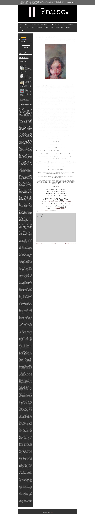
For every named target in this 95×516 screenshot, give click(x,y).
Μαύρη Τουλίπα (27, 416)
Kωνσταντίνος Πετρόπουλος (22, 288)
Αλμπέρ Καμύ (27, 242)
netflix (24, 303)
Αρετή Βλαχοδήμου (27, 331)
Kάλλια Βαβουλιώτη (28, 211)
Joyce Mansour (23, 287)
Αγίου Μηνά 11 (21, 315)
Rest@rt (31, 294)
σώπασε (25, 500)
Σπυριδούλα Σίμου (30, 449)
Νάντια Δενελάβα (21, 421)
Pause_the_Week (27, 212)
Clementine (24, 282)
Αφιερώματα (22, 27)
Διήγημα (22, 137)
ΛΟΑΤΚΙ (20, 399)
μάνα (31, 494)
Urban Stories (28, 171)
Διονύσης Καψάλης (21, 361)
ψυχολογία (26, 277)
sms (20, 305)
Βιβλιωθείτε (30, 338)
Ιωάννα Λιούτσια (22, 198)
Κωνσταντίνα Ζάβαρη (22, 154)
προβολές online (21, 276)
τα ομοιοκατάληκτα (25, 501)
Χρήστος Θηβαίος (21, 474)
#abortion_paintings (28, 233)
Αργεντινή (30, 330)
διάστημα (28, 485)
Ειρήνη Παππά (29, 364)
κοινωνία (27, 136)
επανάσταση (24, 273)
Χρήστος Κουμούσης (26, 474)
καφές (31, 273)
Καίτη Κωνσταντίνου (22, 389)
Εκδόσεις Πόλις (21, 196)
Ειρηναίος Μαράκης (21, 365)
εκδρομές (28, 487)
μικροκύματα (24, 274)
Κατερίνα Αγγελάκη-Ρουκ (22, 199)
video (31, 305)
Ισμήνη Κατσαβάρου (30, 385)
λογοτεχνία (25, 191)
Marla (30, 161)
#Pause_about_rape (21, 140)
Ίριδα (31, 313)
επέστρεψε (30, 488)
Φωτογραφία (27, 188)
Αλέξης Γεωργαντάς (23, 322)
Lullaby (22, 291)
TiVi (31, 298)
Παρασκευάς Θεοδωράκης (25, 439)
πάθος (21, 178)
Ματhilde (25, 415)
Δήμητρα (26, 354)
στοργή (30, 191)
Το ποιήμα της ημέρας (28, 113)
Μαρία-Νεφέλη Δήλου (23, 223)
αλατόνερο (24, 480)
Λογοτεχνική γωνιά (35, 24)
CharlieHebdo (25, 281)
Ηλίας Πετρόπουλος (28, 378)
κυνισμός (30, 231)
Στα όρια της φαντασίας (22, 452)
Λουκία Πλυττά (27, 402)
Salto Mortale (27, 295)
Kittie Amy (27, 287)
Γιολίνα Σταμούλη (25, 246)
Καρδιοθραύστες (21, 252)
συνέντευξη (26, 117)
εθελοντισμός (20, 486)
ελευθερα (23, 488)
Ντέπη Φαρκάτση (21, 203)
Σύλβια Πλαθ (20, 455)
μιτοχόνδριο (20, 232)
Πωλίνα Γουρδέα (29, 442)
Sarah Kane (31, 295)
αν (19, 481)
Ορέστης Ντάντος (25, 226)
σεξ (24, 276)
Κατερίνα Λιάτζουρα (22, 221)
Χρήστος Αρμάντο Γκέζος (22, 472)
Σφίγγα (21, 167)
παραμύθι (21, 275)
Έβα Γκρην (29, 116)
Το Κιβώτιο (26, 460)
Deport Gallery (27, 283)
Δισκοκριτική (20, 362)
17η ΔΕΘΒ (24, 234)
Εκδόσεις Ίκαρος (27, 365)
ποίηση (20, 114)
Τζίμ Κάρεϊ (20, 459)
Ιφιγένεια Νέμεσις (28, 387)
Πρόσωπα (54, 24)
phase (30, 303)
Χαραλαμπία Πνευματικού (28, 470)
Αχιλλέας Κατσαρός (26, 334)
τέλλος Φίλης (29, 500)
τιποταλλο (26, 502)
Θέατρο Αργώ (22, 380)
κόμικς (27, 493)
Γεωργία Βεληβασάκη (26, 341)
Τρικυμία (28, 462)
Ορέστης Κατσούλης (27, 262)
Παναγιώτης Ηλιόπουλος (27, 227)
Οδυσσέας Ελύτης (24, 431)
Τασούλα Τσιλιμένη (28, 456)
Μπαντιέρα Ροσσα (28, 144)
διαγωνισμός (27, 177)
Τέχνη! (31, 129)
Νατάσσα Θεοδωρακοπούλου (23, 185)
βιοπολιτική (24, 484)
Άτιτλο (23, 172)
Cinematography (29, 210)
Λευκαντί (28, 400)
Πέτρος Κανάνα (28, 186)
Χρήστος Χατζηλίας (25, 270)
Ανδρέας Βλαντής (25, 327)
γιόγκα (27, 484)
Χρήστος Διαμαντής (21, 473)
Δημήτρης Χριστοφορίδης (23, 358)
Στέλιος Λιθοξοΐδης (25, 451)
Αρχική (21, 24)
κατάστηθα (24, 492)
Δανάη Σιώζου (30, 354)
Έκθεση (23, 239)
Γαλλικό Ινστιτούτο (26, 245)
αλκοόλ (31, 230)
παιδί (27, 274)
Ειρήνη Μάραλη (29, 195)
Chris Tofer (30, 281)
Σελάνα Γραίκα (21, 175)
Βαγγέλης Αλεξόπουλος (22, 336)
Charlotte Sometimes (22, 235)
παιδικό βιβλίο (30, 274)
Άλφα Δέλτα (29, 308)
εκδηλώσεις (24, 487)
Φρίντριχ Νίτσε (30, 467)
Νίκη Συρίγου (25, 160)
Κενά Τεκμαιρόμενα (27, 393)
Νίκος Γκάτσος (21, 423)
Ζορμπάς (24, 375)
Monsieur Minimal (30, 291)
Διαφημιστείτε (22, 30)
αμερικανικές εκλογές (29, 480)
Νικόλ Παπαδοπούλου (29, 202)
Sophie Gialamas (24, 296)
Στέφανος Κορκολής (21, 266)
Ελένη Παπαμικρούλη (28, 196)
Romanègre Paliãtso (24, 213)
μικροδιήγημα (23, 168)
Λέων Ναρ (26, 254)
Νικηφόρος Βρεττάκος (22, 427)
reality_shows (28, 304)
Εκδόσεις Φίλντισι (27, 367)
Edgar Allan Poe (26, 284)
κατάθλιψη (22, 161)
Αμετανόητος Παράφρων (26, 324)
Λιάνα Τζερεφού (24, 401)
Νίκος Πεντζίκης (25, 425)
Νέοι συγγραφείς (25, 422)
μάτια (22, 495)
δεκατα (25, 485)
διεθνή (31, 485)
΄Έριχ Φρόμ (24, 306)
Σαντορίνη (24, 446)
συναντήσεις (29, 499)
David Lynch (23, 283)
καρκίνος (28, 273)
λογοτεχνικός (24, 494)
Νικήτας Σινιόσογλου (22, 202)
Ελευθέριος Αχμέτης (25, 369)
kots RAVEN (29, 140)
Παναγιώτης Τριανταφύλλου (27, 437)
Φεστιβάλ (30, 207)
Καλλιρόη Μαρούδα (21, 390)
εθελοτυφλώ (24, 486)
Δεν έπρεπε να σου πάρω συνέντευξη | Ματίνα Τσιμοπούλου (28, 75)
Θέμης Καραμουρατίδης (26, 381)
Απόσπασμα (22, 150)
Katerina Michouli (29, 169)
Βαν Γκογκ (30, 336)
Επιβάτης (21, 371)
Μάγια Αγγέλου (21, 404)
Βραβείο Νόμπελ (27, 339)
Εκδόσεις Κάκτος (22, 366)
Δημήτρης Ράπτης (25, 357)
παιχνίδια (25, 232)
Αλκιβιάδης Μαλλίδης (22, 242)
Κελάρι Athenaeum (21, 393)
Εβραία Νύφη (27, 362)
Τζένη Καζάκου (30, 458)
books (20, 125)
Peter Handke (20, 294)
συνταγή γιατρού (21, 500)
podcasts (25, 304)
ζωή (25, 116)
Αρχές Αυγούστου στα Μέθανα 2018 (27, 333)
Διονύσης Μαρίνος (21, 218)
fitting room (26, 302)
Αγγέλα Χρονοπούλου (26, 315)
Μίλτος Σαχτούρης (29, 256)
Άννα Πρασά (28, 309)
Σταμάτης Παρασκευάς (24, 126)
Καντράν (26, 390)
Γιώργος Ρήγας (27, 150)
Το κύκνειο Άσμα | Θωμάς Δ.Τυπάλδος (28, 67)
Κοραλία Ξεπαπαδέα (28, 394)
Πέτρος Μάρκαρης (25, 434)
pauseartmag (20, 141)
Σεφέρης (31, 205)
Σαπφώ (27, 446)
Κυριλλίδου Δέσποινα (25, 396)
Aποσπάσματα (30, 209)
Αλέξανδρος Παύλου (29, 240)
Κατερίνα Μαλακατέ (23, 392)
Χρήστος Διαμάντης (29, 472)
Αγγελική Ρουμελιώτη (25, 179)
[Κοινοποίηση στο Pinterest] (55, 210)
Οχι (31, 262)
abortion (24, 301)
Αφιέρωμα (28, 111)
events (20, 193)
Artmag (24, 280)
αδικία (28, 230)
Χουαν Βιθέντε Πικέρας (29, 471)
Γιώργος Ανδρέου (21, 348)
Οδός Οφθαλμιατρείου (22, 432)
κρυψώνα (20, 493)
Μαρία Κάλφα (30, 409)
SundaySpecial (29, 170)
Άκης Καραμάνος (24, 193)
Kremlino (31, 287)
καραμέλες (30, 491)
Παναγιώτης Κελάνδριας (23, 228)
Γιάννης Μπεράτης (26, 344)
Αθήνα (27, 172)
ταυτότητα (30, 501)
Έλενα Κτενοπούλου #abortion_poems (27, 312)
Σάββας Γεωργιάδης (30, 444)
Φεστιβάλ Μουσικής (24, 466)
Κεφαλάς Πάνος (24, 253)
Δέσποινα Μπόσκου (26, 247)
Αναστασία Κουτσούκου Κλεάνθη (24, 326)
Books (28, 27)
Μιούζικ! (20, 112)
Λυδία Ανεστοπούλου (29, 147)
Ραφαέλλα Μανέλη (22, 128)
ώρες (23, 505)
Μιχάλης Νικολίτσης (29, 418)
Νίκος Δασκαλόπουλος (27, 261)
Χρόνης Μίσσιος (25, 476)
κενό (27, 128)
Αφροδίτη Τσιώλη (26, 141)
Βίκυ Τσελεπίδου (28, 153)
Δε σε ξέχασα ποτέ (21, 355)
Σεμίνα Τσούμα (27, 175)
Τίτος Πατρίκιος (21, 188)
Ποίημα (30, 135)
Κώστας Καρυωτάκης (21, 254)
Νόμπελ (29, 428)
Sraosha (31, 192)
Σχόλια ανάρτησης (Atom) (44, 245)
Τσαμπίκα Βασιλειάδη (29, 130)
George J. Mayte (28, 156)
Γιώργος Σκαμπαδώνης (29, 216)
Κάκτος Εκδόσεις (29, 198)
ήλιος (31, 479)
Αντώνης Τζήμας (25, 330)
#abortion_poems (21, 209)
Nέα (23, 212)
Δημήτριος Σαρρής (21, 359)
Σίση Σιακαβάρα (30, 445)
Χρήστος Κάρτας (26, 167)
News (30, 117)
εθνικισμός (28, 486)
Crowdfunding (28, 282)
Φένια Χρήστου (24, 464)
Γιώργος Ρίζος (21, 247)
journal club (30, 302)
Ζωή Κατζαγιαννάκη (26, 376)
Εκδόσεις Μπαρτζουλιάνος (28, 366)
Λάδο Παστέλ (23, 399)
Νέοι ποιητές (23, 260)
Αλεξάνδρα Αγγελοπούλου (22, 162)
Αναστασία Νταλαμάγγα (28, 149)
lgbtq (28, 213)
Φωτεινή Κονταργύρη (25, 176)
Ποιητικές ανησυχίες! (24, 104)
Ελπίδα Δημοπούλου (27, 138)
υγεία (29, 502)
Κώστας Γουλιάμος (29, 253)
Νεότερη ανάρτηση (40, 243)
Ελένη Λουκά (27, 368)
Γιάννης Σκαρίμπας (25, 346)
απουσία (21, 231)
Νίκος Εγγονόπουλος (25, 423)
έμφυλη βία (28, 479)
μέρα (25, 495)
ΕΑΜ (24, 362)
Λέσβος (31, 399)
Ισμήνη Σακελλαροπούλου (24, 386)
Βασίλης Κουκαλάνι (21, 337)
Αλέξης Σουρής (29, 322)
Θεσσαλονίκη (23, 123)
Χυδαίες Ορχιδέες (30, 476)
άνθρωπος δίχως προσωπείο (22, 479)
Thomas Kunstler (28, 298)
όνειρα (24, 233)
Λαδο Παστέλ (28, 221)
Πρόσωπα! (29, 123)
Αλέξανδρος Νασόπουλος (23, 132)
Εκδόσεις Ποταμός (21, 367)
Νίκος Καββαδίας (28, 424)
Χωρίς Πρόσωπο (22, 477)
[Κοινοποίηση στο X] (53, 210)
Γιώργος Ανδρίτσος (27, 348)
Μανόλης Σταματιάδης (28, 408)
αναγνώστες (26, 481)
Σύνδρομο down (25, 455)
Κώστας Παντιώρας (29, 154)
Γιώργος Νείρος (30, 246)
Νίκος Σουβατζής (30, 425)
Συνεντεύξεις (26, 267)
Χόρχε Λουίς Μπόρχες (28, 477)
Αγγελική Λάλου (26, 316)
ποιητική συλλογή (29, 275)
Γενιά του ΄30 (27, 340)
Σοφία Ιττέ (28, 131)
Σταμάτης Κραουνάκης (29, 452)
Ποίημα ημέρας (61, 24)
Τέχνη (46, 27)
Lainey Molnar (25, 289)
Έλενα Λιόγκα (21, 313)
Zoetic (20, 301)
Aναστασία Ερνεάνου (29, 280)
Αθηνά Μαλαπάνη (21, 319)
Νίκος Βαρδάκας (22, 261)
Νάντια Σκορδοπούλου (27, 421)
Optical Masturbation (59, 27)
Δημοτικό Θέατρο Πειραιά (28, 359)
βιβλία (31, 148)
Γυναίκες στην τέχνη (29, 353)
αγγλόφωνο (20, 480)
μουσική (27, 118)
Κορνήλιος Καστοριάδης (22, 395)
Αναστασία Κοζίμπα (30, 325)
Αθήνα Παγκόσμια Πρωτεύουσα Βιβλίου (27, 317)
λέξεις (30, 493)
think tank (28, 305)
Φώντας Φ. (30, 176)
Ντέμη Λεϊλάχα (28, 427)
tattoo (25, 305)
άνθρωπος (20, 190)
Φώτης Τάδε (21, 155)
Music (33, 27)
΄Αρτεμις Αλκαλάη (29, 306)
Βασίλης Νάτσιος (27, 337)
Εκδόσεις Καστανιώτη (22, 249)
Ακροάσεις (26, 319)
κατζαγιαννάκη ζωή (29, 492)
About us (26, 24)
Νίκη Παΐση (20, 184)
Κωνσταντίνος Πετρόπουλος (25, 397)
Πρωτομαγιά (20, 442)
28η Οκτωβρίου (30, 234)
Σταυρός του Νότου (21, 267)
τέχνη (31, 136)
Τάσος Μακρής (22, 456)
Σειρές (30, 446)
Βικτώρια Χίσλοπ (21, 339)
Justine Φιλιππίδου (21, 211)
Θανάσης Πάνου (25, 220)
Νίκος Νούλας (26, 225)
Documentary (27, 235)
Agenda (51, 27)
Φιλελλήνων (20, 467)
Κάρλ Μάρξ (23, 388)
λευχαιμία (20, 494)
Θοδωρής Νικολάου (22, 383)
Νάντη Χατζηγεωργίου (29, 420)
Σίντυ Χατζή (25, 445)
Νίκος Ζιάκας (30, 423)
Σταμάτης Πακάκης (21, 453)
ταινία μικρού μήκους (29, 276)
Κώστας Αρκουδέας (23, 200)
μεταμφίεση (29, 495)
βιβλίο (30, 167)
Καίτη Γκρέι (30, 388)
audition (27, 301)
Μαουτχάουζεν (21, 409)
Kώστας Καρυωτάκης (29, 288)
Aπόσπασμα (21, 210)
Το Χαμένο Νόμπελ (27, 268)
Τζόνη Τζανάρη (30, 267)
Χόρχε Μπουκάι (30, 270)
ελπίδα (30, 155)
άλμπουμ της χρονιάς (28, 478)
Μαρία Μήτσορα (27, 410)
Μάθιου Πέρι (25, 404)
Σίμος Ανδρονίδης (28, 174)
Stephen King (20, 297)
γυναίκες (30, 484)
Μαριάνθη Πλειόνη (26, 413)
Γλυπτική (30, 352)
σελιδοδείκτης (21, 116)
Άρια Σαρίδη (30, 310)
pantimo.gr (27, 303)
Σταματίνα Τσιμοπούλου (23, 139)
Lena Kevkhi (30, 289)
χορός (22, 277)
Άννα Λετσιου (21, 309)
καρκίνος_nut (20, 492)
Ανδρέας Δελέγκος (30, 327)
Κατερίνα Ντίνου (29, 392)
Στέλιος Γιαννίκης (27, 450)
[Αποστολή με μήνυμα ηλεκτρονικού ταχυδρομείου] (50, 210)
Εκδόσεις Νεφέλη (27, 219)
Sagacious (24, 295)
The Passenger (24, 298)
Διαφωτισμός (24, 360)
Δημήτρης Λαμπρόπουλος (28, 217)
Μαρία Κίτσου (22, 410)
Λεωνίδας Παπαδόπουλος (22, 255)
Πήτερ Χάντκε (30, 434)
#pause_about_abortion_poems (22, 192)
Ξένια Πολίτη (24, 429)
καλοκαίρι (20, 191)
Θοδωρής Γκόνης (30, 382)
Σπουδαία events (25, 449)
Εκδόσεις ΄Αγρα (21, 219)
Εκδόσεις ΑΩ (30, 365)
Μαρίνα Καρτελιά (27, 109)
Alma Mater (25, 209)
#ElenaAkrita (30, 277)
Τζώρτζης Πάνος (28, 121)
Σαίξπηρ (20, 446)
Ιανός (23, 385)
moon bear (20, 303)
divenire (30, 301)
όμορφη (21, 505)
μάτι (19, 495)
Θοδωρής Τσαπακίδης (26, 182)
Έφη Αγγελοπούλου (27, 239)
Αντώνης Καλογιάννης (26, 329)
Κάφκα (27, 388)
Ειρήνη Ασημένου (28, 218)
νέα (30, 118)
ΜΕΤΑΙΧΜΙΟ (29, 403)
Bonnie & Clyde (21, 281)
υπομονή (24, 178)
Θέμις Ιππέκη (29, 146)
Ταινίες (26, 207)
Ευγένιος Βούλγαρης (29, 372)
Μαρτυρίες (21, 224)
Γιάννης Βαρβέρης (26, 343)
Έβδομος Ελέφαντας (21, 311)
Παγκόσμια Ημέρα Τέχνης (28, 435)
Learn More (69, 2)
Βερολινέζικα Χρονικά (25, 338)
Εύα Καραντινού (28, 373)
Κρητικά (20, 396)
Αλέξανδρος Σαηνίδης (29, 214)
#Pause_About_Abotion (23, 169)
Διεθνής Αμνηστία (29, 360)
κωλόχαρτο (24, 493)
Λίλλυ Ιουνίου (30, 254)
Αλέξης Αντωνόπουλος (22, 241)
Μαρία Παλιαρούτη (26, 411)
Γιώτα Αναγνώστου (26, 351)
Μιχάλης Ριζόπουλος (27, 224)
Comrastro (28, 178)
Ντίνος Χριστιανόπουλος (28, 203)
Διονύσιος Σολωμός (28, 361)
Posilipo (29, 294)
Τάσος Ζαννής (22, 148)
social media (23, 305)
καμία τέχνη (25, 491)
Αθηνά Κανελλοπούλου (28, 318)
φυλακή (31, 232)
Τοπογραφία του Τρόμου (23, 462)
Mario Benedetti (25, 291)
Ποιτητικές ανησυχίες (22, 174)
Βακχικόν (27, 336)
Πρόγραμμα (24, 442)
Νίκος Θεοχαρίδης (22, 424)
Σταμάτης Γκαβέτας (28, 266)
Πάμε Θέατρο (39, 27)
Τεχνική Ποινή (26, 457)
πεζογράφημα (25, 275)
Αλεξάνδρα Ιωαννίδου (22, 323)
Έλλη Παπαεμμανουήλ (27, 313)
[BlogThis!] (52, 210)
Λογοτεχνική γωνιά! (24, 105)
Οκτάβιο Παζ (27, 432)
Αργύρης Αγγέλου (21, 331)
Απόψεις (30, 158)
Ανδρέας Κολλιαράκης (25, 158)
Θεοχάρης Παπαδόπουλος (24, 164)
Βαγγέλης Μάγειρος (23, 110)
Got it (73, 2)
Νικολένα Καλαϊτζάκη (28, 122)
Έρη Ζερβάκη (23, 214)
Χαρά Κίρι (20, 270)
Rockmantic (21, 295)
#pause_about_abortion (22, 156)
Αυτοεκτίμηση (21, 334)
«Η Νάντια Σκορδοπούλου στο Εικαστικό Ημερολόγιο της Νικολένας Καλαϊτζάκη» (28, 82)
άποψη (30, 139)
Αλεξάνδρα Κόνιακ (28, 241)
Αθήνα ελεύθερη (22, 318)
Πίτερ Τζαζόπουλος (21, 435)
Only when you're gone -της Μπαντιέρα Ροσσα (28, 90)
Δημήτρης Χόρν (30, 358)
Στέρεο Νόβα (30, 451)
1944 (27, 234)
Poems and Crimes (25, 294)
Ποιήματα (21, 441)
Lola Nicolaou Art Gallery (26, 290)
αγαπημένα (25, 190)
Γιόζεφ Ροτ (30, 347)
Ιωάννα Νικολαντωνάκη (27, 165)
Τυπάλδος (30, 463)
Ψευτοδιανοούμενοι (21, 478)
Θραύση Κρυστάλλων (29, 383)
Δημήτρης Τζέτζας (30, 357)
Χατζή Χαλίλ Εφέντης (22, 471)
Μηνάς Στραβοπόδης (29, 417)
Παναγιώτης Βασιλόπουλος (28, 263)
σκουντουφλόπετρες (21, 499)
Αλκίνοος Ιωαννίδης (28, 323)
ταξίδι (20, 277)
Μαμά (28, 407)
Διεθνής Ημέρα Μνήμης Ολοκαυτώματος (25, 134)
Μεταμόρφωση (24, 417)
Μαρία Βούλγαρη (26, 409)
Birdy (25, 210)
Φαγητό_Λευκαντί (21, 465)
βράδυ (24, 231)
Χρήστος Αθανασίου (28, 189)
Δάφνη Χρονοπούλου (21, 354)
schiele (31, 304)
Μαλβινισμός (24, 407)
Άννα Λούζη (24, 309)
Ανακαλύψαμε (25, 325)
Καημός (30, 389)
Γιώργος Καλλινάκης (22, 216)
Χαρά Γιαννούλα (26, 469)
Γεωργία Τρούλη (28, 142)
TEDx (30, 297)
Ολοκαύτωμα (21, 131)
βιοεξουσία (20, 484)
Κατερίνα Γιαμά (27, 252)
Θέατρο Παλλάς (27, 380)
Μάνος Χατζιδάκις (30, 404)
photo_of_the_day (21, 304)
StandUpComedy (29, 296)
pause (20, 109)
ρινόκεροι (30, 498)
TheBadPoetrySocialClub (22, 171)
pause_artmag (21, 117)
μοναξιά (27, 168)
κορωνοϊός (20, 274)
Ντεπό (23, 262)
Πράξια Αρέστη (26, 114)
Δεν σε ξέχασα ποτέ (27, 355)
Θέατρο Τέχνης (21, 197)
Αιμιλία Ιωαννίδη (24, 240)
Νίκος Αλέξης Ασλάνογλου (29, 260)
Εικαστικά (20, 124)
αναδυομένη (30, 481)
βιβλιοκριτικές (21, 122)
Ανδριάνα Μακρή (21, 146)
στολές (26, 499)
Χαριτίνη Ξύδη (22, 177)
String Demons (25, 170)
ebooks (23, 302)
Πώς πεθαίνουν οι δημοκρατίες (22, 443)
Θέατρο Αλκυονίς (30, 379)
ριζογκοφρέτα (25, 498)
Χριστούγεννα (27, 148)
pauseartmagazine (24, 107)
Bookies (22, 121)
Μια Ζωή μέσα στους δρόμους (22, 418)
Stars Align (20, 170)
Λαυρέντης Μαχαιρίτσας (22, 400)
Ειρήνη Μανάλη (25, 364)
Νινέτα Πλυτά (21, 118)
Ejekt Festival (30, 284)
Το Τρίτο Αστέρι (22, 268)
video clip (20, 306)
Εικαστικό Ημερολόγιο (23, 143)
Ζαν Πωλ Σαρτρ (25, 374)
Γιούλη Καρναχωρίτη (25, 347)
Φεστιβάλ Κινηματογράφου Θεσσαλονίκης (26, 269)
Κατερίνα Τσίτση (30, 199)
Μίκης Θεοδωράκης (22, 256)
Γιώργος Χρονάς (25, 350)
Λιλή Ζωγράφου (29, 401)
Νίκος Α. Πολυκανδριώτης (27, 184)
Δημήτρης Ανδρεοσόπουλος (22, 195)
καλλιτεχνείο (20, 491)
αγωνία (26, 155)
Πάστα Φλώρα (26, 129)
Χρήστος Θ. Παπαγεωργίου (28, 473)
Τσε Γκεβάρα (25, 463)
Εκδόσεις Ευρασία (30, 248)
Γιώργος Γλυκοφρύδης (23, 163)
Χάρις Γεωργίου (21, 136)
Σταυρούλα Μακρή (28, 453)
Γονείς (20, 353)
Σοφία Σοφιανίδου (24, 206)
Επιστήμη (28, 371)
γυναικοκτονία (21, 485)
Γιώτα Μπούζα (26, 352)
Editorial (26, 161)
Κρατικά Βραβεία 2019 (29, 395)
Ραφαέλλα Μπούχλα (29, 443)
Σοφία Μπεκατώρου (26, 448)
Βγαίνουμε (22, 130)
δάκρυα (27, 231)
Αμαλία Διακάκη (30, 162)
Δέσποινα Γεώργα (29, 163)
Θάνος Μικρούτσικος (24, 379)
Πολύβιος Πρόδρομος (29, 441)
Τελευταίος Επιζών (21, 457)
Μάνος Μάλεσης (29, 200)
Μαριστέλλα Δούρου (29, 223)
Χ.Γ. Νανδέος (25, 230)
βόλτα (20, 168)
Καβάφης (27, 389)
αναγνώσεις (22, 481)
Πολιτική (24, 441)
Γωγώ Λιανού (25, 125)
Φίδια (28, 464)
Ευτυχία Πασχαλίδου (27, 124)
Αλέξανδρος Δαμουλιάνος (25, 320)
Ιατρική (26, 385)
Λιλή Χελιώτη (21, 402)
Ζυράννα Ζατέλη (28, 375)
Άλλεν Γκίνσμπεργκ (24, 308)
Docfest (22, 284)
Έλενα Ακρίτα (27, 311)
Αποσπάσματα (70, 24)
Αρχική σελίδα (55, 243)
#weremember (30, 125)
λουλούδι (28, 494)
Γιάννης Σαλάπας (26, 345)
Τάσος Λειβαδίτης (30, 455)
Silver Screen (22, 149)
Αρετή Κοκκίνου (25, 332)
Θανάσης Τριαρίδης (25, 382)
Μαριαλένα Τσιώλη (25, 414)
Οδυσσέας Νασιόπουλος (29, 431)
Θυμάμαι (30, 220)
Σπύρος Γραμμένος (22, 450)
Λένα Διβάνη (27, 399)
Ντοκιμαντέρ (25, 428)
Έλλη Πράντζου (27, 108)
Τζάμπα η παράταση (24, 458)
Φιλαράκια (30, 466)
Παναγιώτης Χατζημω (22, 438)
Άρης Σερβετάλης (25, 310)
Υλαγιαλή (20, 464)
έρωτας (26, 112)
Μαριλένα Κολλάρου (27, 115)
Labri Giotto (21, 289)
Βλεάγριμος (20, 245)
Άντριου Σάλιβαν (30, 193)
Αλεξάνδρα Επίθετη (25, 157)
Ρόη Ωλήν (23, 205)
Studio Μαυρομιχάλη (25, 297)
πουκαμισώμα (20, 498)
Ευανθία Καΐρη (24, 372)
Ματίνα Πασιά (29, 415)
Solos (20, 296)
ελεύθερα (27, 488)
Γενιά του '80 (23, 340)
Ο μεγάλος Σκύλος (26, 430)
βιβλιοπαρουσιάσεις (22, 119)
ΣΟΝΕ (26, 444)
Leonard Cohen (20, 290)
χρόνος (21, 233)
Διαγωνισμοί (25, 135)
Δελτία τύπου (22, 217)
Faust (28, 192)
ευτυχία (30, 190)
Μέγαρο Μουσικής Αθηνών (29, 255)
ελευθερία (31, 177)
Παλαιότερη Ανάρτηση (70, 243)
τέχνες (28, 232)
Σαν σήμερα (27, 205)
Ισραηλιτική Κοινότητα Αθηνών (28, 197)
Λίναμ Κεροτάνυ (28, 137)
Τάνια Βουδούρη (30, 160)
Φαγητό (31, 464)
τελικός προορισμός (21, 502)
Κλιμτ (23, 394)
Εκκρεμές (23, 368)
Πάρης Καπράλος (21, 263)
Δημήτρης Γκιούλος (26, 181)
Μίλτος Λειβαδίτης (26, 406)
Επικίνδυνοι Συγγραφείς (29, 249)
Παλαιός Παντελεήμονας (22, 436)
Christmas (20, 282)
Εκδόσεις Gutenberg (24, 248)
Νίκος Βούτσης (30, 422)
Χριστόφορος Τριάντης (28, 120)
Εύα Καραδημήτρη (21, 373)
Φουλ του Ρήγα (25, 467)
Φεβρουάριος (26, 465)
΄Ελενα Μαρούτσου (26, 238)
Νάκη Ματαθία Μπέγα (22, 420)
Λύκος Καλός (25, 403)
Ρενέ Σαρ (21, 444)
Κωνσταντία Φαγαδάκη (22, 147)
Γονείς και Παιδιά (24, 353)
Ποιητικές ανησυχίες (45, 24)
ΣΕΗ (23, 444)
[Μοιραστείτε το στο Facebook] (54, 210)
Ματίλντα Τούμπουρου (28, 183)
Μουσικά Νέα (26, 259)
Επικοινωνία (68, 27)
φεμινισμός (31, 168)
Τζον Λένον (26, 459)
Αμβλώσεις (20, 324)
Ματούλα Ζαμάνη (21, 416)
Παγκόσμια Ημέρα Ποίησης (23, 204)
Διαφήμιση (20, 360)
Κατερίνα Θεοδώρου (27, 151)
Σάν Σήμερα (21, 445)
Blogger (52, 512)
